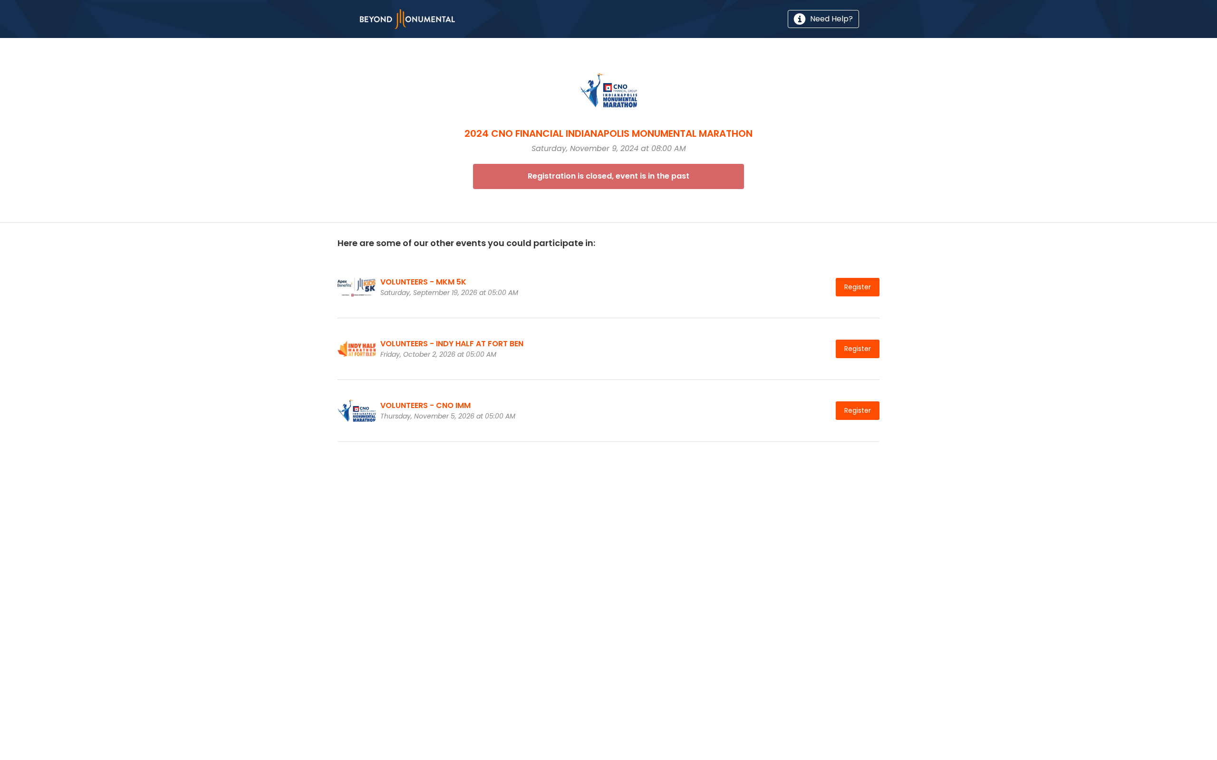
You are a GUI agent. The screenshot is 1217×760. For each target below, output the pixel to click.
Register (857, 287)
